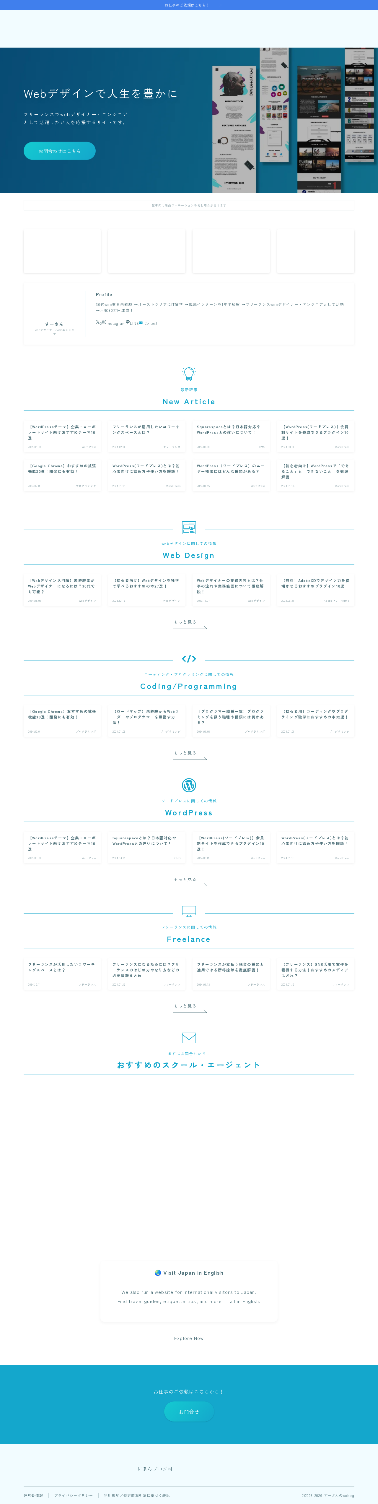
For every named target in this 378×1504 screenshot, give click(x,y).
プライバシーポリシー (73, 1495)
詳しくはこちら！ (75, 1228)
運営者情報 (33, 1495)
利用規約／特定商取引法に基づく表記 (137, 1495)
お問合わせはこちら (59, 151)
